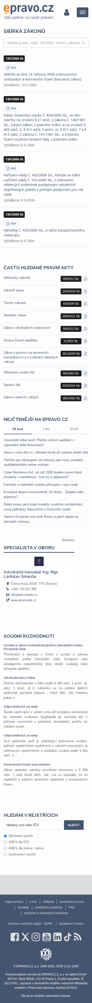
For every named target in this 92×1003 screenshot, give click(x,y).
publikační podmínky (49, 907)
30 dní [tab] (74, 429)
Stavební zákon (15, 315)
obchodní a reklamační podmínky (46, 913)
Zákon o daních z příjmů (21, 397)
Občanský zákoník (17, 278)
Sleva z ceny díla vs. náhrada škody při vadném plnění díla (46, 452)
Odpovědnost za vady (21, 706)
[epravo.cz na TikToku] (67, 937)
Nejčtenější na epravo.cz (36, 419)
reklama (48, 901)
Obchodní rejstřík (21, 836)
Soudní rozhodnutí (29, 636)
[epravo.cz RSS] (77, 937)
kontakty (23, 907)
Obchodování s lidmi (19, 678)
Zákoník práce (14, 290)
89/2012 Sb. (71, 279)
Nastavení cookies (71, 923)
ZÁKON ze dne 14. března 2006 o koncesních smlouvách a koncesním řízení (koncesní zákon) (42, 77)
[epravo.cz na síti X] (25, 937)
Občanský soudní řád (19, 372)
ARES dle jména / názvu (26, 848)
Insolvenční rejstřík (22, 854)
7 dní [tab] (46, 429)
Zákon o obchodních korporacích (27, 328)
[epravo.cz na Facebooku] (15, 937)
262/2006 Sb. (71, 291)
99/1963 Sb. (71, 373)
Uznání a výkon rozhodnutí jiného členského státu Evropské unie (43, 647)
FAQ (71, 907)
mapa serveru (14, 901)
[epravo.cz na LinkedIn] (57, 937)
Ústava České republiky (21, 340)
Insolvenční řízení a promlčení (27, 764)
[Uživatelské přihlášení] (66, 12)
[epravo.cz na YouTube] (46, 937)
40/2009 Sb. (71, 303)
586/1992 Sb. (71, 398)
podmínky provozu (72, 901)
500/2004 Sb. (71, 385)
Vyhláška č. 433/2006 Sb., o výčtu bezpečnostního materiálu (44, 232)
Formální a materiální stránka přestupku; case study (41, 484)
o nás (33, 901)
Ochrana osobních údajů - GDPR (30, 923)
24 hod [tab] (18, 429)
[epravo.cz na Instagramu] (36, 937)
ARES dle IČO (19, 842)
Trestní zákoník (15, 303)
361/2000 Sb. (71, 353)
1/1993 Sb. (71, 341)
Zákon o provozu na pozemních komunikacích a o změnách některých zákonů (31, 357)
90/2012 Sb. (71, 329)
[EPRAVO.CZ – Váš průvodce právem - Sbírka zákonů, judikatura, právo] (28, 12)
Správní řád (12, 385)
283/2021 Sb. (71, 316)
